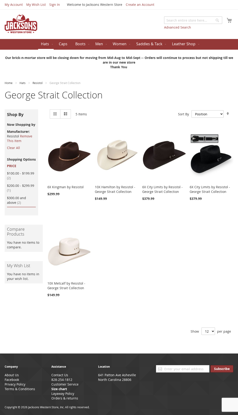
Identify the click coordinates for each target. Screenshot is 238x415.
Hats (23, 83)
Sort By (183, 114)
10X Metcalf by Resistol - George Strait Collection (66, 285)
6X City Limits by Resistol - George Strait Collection (162, 189)
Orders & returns (64, 398)
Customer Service (65, 384)
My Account (14, 4)
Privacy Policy (15, 384)
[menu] (119, 44)
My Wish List (36, 4)
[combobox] (193, 20)
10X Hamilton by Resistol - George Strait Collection (115, 189)
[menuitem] (46, 44)
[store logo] (21, 24)
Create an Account (140, 4)
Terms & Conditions (20, 389)
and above (17, 200)
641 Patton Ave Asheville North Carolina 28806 (117, 377)
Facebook (12, 379)
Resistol (38, 83)
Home (9, 83)
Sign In (54, 4)
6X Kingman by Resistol (65, 187)
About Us (12, 375)
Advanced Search (177, 27)
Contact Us (59, 375)
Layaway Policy (62, 393)
